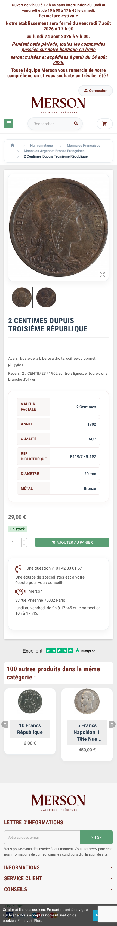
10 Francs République (30, 728)
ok (99, 837)
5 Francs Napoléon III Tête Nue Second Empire (87, 732)
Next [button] (112, 724)
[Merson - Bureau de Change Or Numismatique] (58, 105)
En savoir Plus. (29, 920)
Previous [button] (4, 724)
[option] (30, 724)
